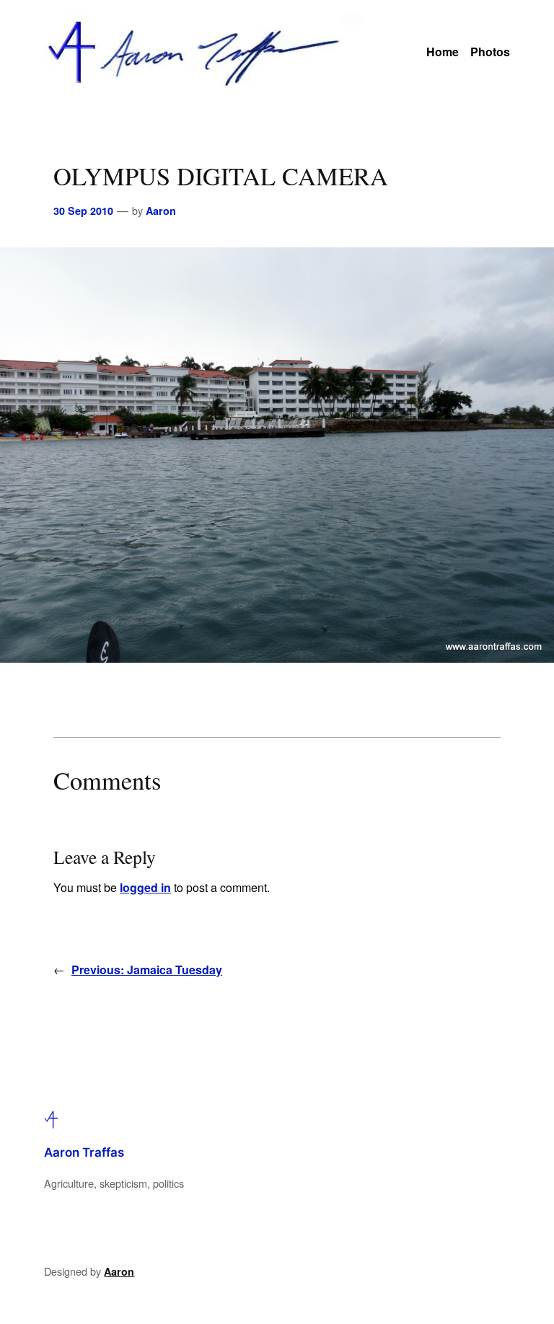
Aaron (161, 210)
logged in (145, 887)
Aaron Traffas (84, 1152)
